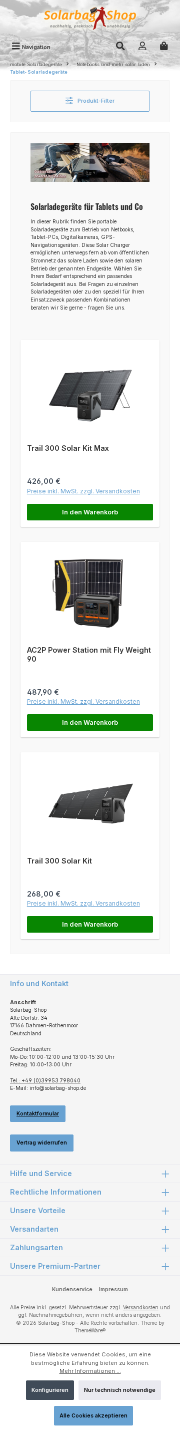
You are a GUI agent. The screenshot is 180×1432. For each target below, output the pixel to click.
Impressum (113, 1289)
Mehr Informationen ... (90, 1370)
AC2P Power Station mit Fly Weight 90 (89, 654)
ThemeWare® (90, 1330)
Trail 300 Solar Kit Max (68, 448)
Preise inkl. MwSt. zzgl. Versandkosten (83, 491)
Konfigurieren (50, 1390)
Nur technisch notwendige (120, 1390)
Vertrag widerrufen (41, 1142)
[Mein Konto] (143, 47)
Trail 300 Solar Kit (59, 860)
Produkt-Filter (95, 101)
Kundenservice (72, 1289)
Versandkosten (140, 1307)
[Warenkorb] (164, 47)
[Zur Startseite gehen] (90, 19)
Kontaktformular (37, 1113)
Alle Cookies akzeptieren (94, 1415)
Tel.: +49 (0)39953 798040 (45, 1080)
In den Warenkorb (90, 512)
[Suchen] (121, 47)
